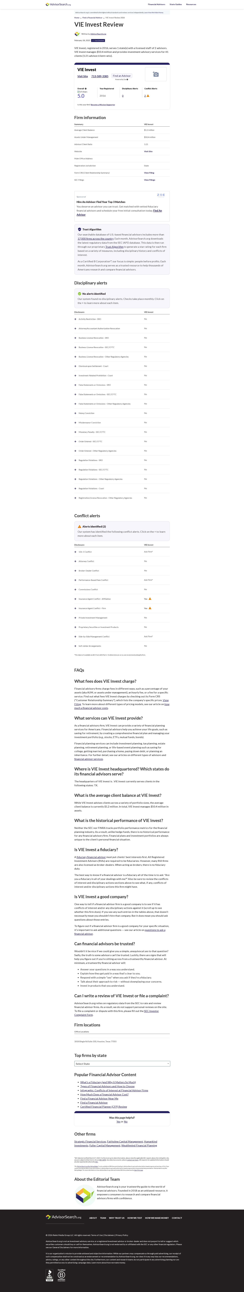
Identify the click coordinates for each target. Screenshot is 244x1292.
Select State (83, 1063)
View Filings (149, 180)
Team (103, 1218)
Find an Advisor (122, 75)
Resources (191, 4)
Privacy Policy (122, 1235)
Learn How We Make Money (153, 12)
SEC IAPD (103, 1160)
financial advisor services (88, 758)
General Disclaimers (61, 1247)
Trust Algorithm (114, 246)
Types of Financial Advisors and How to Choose (107, 1086)
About (93, 1218)
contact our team (133, 1160)
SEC (96, 1162)
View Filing (149, 172)
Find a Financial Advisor (92, 18)
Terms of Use (97, 1235)
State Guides (176, 4)
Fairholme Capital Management (125, 1141)
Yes (118, 1121)
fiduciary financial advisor (91, 856)
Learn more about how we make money (108, 1262)
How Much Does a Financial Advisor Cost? (104, 1094)
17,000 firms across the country (95, 238)
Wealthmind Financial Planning (139, 1145)
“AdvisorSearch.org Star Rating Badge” (87, 1166)
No (125, 1121)
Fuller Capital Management (104, 1145)
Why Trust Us (116, 1218)
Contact (177, 1218)
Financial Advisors (156, 4)
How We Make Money (157, 1218)
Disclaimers (109, 1235)
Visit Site (82, 76)
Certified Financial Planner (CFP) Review (103, 1106)
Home (76, 18)
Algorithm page (138, 1170)
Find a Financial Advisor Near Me (99, 1098)
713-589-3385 (99, 76)
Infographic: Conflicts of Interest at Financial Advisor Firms (114, 1090)
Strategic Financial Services (90, 1141)
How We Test (134, 1218)
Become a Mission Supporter (103, 105)
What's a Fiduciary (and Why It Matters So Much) (108, 1082)
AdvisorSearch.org (58, 4)
